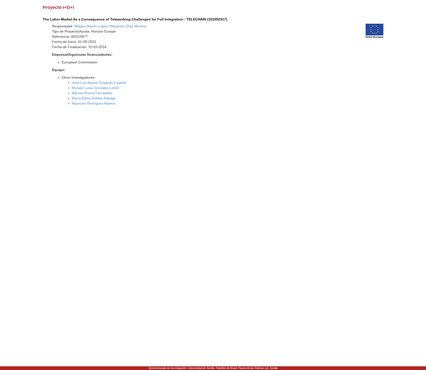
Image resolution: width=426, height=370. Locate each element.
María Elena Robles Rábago (94, 98)
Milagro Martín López (91, 26)
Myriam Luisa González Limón (95, 88)
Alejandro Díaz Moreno (128, 26)
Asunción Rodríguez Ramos (93, 103)
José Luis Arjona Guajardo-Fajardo (99, 83)
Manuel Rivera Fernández (92, 93)
